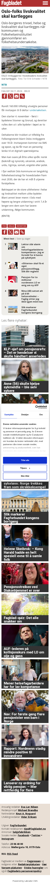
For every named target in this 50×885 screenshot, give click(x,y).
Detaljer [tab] (25, 414)
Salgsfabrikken (21, 832)
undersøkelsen (38, 110)
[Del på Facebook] (4, 96)
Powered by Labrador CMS (25, 880)
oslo (11, 226)
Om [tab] (41, 414)
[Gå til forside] (12, 3)
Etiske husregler (33, 867)
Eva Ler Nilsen (29, 806)
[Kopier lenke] (22, 96)
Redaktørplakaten (29, 864)
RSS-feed (12, 853)
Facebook (23, 835)
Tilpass (23, 468)
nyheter (21, 226)
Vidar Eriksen (29, 817)
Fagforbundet (18, 825)
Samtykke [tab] (9, 414)
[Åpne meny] (45, 3)
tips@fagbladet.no (35, 828)
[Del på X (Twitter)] (10, 96)
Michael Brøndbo (28, 810)
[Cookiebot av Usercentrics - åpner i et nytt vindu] (35, 407)
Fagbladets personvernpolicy (24, 871)
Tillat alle (25, 460)
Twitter (36, 835)
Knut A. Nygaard (26, 813)
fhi (4, 226)
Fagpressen (34, 861)
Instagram (7, 838)
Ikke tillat (25, 476)
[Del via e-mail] (16, 96)
